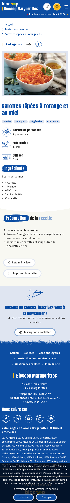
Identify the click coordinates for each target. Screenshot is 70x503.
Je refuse (23, 497)
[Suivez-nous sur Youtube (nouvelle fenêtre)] (28, 419)
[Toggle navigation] (66, 8)
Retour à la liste (21, 262)
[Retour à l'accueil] (10, 4)
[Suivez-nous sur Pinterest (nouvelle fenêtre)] (51, 419)
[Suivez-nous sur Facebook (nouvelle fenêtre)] (6, 419)
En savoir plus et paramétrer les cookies (35, 489)
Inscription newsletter (37, 332)
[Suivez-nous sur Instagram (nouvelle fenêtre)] (40, 419)
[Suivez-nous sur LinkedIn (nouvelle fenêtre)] (17, 419)
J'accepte (46, 497)
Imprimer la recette (25, 273)
